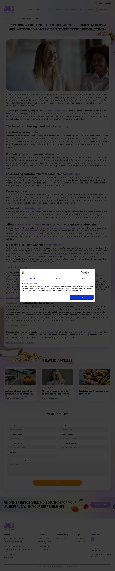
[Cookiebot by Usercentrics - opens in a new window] (82, 272)
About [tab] (83, 278)
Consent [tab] (32, 278)
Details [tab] (57, 278)
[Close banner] (93, 272)
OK (82, 297)
